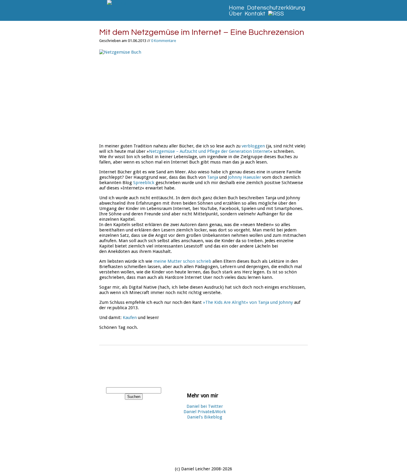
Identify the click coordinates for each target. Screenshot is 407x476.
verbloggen (253, 146)
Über (235, 14)
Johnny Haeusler (245, 177)
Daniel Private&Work (205, 411)
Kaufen (130, 317)
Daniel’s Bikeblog (204, 417)
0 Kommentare (163, 40)
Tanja (212, 177)
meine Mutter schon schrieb (182, 261)
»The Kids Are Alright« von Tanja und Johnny (248, 302)
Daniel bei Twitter (205, 406)
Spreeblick (143, 182)
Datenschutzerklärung (276, 8)
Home (236, 8)
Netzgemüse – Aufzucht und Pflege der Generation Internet (209, 151)
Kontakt (255, 14)
